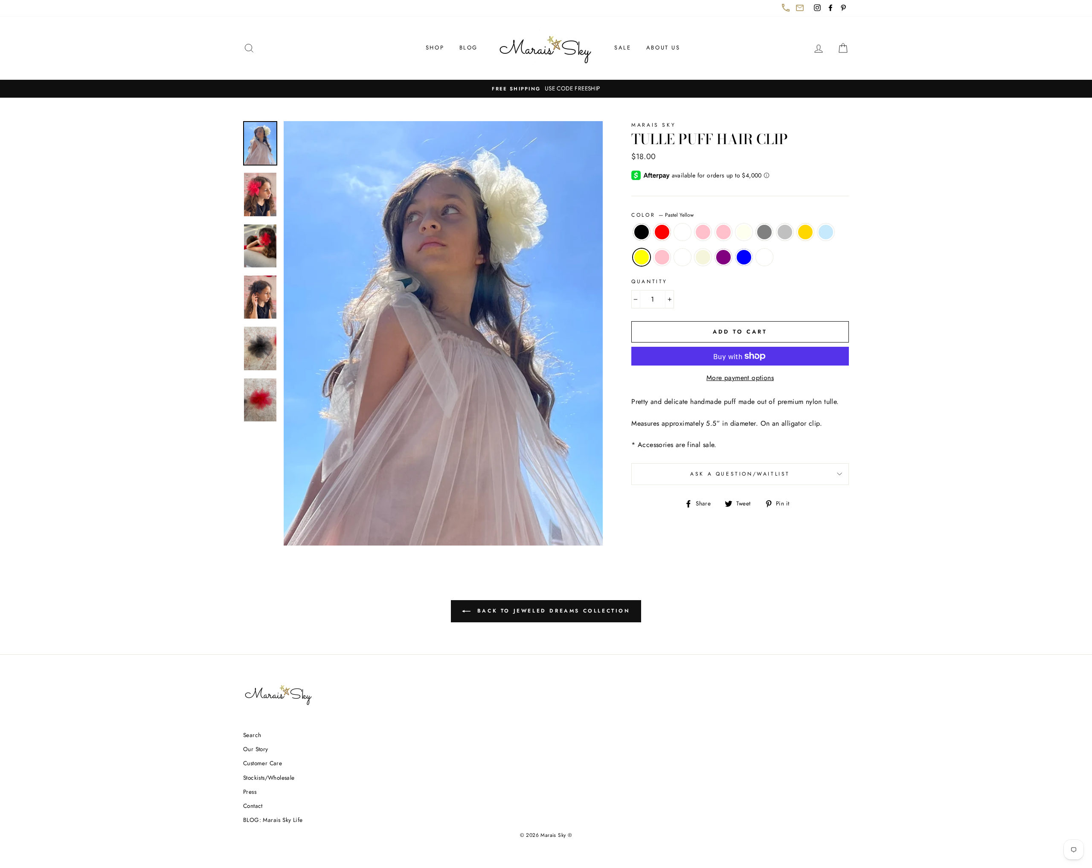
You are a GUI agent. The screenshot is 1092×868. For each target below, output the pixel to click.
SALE (622, 48)
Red (662, 232)
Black (641, 232)
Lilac (682, 257)
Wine (764, 257)
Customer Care (262, 763)
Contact (253, 805)
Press (249, 791)
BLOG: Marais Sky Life (272, 820)
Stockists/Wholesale (269, 777)
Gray (764, 232)
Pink (723, 232)
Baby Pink (703, 232)
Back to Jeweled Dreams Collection (557, 614)
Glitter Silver (784, 232)
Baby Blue (825, 232)
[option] (546, 88)
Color (662, 215)
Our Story (255, 749)
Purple (723, 257)
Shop (435, 48)
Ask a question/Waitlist (769, 477)
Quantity (649, 281)
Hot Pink (662, 257)
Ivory (743, 232)
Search (252, 735)
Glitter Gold (805, 232)
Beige (703, 257)
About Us (663, 48)
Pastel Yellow (641, 257)
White (682, 232)
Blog (468, 48)
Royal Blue (743, 257)
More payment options (740, 378)
